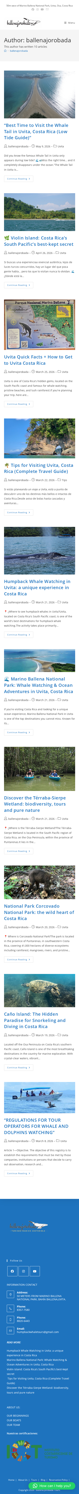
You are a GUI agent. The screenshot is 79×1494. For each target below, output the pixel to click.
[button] (51, 1486)
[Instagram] (24, 1271)
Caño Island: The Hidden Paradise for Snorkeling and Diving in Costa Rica (35, 1020)
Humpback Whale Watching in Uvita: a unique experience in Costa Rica (37, 587)
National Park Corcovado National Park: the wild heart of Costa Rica (39, 912)
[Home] (5, 50)
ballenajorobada (19, 50)
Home (11, 1479)
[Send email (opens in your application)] (47, 9)
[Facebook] (12, 1271)
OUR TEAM (13, 1425)
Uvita (61, 146)
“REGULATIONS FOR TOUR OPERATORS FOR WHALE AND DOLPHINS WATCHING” (36, 1126)
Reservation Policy (58, 1479)
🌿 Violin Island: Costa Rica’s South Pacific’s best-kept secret (38, 241)
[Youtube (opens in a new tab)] (42, 9)
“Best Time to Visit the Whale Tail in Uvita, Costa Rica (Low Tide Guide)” (36, 131)
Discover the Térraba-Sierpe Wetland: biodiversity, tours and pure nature (35, 804)
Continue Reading (20, 179)
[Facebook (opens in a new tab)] (32, 9)
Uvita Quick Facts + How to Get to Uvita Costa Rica (38, 360)
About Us (23, 1479)
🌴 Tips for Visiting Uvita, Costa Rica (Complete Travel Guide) (38, 468)
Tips (64, 480)
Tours (34, 1479)
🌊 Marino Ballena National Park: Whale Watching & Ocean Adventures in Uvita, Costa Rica (38, 685)
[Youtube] (35, 1271)
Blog (43, 1479)
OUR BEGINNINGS (18, 1415)
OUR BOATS (14, 1420)
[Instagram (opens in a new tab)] (37, 9)
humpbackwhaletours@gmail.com (38, 1332)
